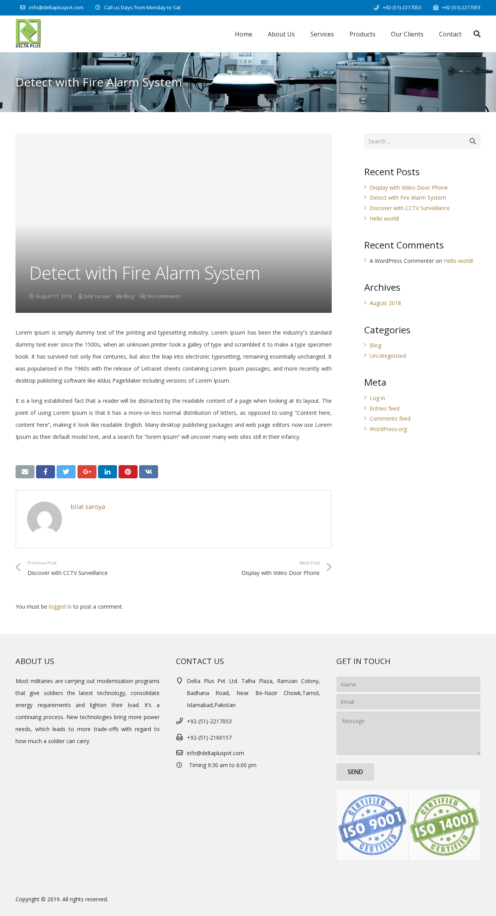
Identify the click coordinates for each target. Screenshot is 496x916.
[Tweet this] (66, 471)
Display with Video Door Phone (409, 187)
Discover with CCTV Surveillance (410, 208)
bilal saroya (97, 296)
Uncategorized (388, 355)
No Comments (163, 296)
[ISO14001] (444, 825)
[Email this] (25, 471)
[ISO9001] (372, 825)
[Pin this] (128, 471)
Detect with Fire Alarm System (408, 197)
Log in (377, 398)
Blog (129, 296)
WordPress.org (388, 429)
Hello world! (384, 218)
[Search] (477, 33)
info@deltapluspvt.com (56, 7)
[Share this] (45, 471)
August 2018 (385, 303)
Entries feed (385, 408)
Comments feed (390, 418)
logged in (60, 606)
